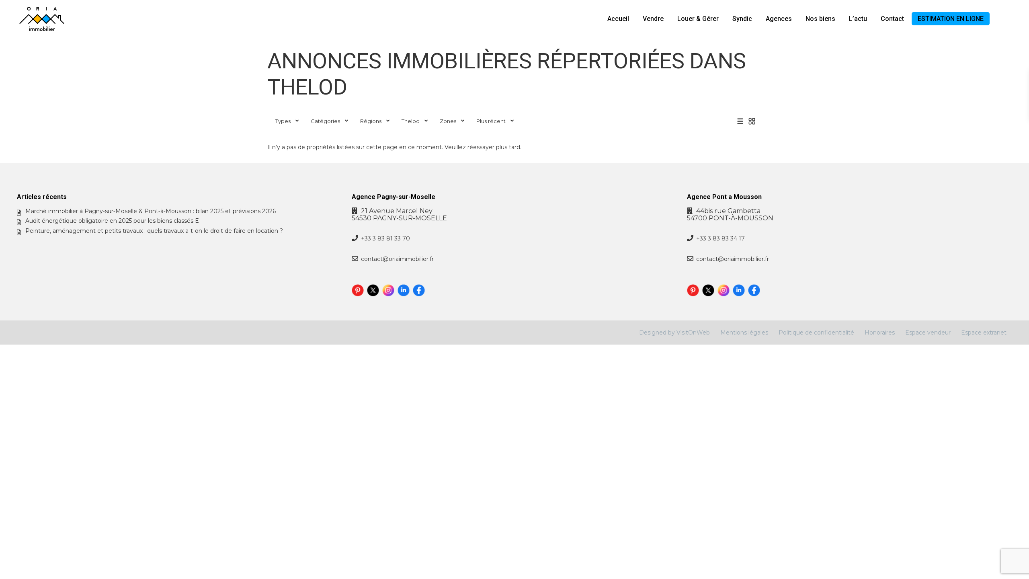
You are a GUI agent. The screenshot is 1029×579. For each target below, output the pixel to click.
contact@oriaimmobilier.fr (397, 259)
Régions (370, 121)
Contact (892, 19)
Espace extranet (983, 332)
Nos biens (820, 19)
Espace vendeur (928, 332)
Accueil (618, 19)
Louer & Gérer (698, 19)
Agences (779, 19)
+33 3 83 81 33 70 (385, 238)
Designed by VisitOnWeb (674, 332)
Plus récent (491, 121)
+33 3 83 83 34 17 (720, 238)
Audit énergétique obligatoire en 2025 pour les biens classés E (112, 220)
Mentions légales (744, 332)
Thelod (411, 121)
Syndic (742, 19)
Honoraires (880, 332)
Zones (448, 121)
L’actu (858, 19)
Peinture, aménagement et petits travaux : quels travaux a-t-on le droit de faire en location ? (154, 230)
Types (283, 121)
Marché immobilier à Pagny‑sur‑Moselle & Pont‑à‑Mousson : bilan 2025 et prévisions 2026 (150, 211)
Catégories (325, 121)
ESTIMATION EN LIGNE (951, 19)
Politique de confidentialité (816, 332)
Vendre (653, 19)
